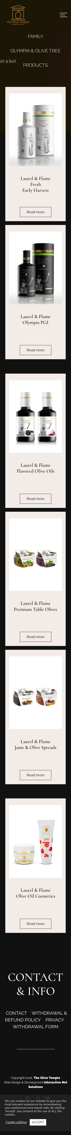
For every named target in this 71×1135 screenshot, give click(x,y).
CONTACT (16, 1013)
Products (35, 65)
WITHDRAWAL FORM (35, 1026)
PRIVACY (54, 1020)
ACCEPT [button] (38, 1122)
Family (35, 36)
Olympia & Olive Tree (35, 50)
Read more (35, 212)
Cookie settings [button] (16, 1122)
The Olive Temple (47, 1078)
